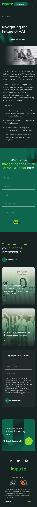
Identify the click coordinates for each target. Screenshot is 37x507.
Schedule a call (20, 4)
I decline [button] (8, 501)
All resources (8, 260)
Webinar (6, 16)
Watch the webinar (17, 39)
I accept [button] (28, 501)
